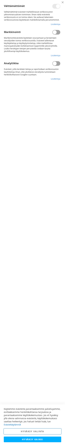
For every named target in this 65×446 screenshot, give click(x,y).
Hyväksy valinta (32, 431)
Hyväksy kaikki (32, 439)
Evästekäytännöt (12, 424)
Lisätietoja (55, 24)
